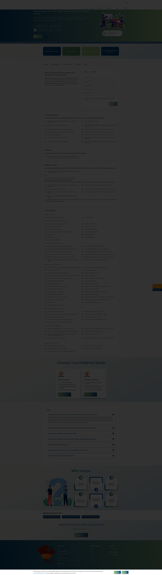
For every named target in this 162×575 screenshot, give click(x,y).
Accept (117, 572)
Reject (125, 572)
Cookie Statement (40, 573)
